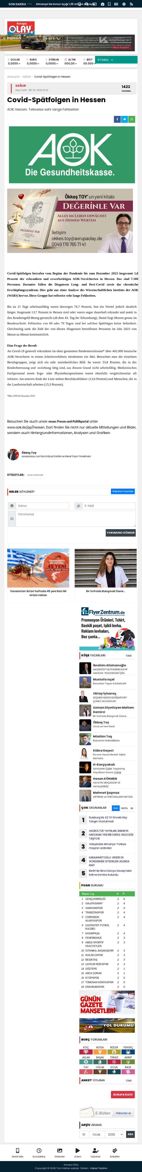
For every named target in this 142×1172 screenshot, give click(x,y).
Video (77, 1156)
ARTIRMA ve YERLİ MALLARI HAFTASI (113, 797)
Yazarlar (96, 1156)
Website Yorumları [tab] (122, 491)
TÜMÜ (129, 655)
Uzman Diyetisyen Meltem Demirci (113, 709)
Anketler (115, 1156)
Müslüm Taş (102, 736)
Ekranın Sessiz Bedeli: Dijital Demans (109, 756)
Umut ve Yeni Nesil (104, 726)
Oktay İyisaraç (104, 693)
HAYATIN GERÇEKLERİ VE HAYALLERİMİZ (106, 784)
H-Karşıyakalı (104, 764)
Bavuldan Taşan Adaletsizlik (109, 683)
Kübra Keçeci (103, 750)
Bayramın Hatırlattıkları (106, 740)
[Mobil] (79, 4)
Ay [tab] (132, 808)
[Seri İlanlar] (109, 4)
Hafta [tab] (124, 808)
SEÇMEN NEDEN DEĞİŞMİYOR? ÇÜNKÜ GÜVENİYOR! (110, 699)
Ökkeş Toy (101, 722)
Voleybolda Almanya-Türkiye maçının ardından (103, 846)
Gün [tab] (115, 808)
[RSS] (131, 4)
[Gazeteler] (116, 4)
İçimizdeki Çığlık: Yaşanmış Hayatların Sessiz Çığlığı (109, 770)
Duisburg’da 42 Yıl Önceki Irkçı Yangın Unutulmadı (104, 820)
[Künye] (124, 4)
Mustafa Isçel (103, 679)
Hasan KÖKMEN (105, 779)
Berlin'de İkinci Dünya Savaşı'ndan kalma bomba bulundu (106, 873)
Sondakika (39, 1156)
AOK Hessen (35, 475)
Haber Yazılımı (98, 1168)
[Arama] (86, 4)
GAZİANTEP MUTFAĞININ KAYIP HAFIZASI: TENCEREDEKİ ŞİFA (110, 671)
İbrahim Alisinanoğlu (109, 665)
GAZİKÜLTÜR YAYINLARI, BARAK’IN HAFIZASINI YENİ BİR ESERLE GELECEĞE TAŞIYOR (107, 834)
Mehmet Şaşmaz (106, 793)
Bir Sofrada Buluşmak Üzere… (110, 716)
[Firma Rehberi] (102, 4)
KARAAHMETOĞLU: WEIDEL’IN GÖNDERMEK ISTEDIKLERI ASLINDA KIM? (105, 861)
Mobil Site (17, 1156)
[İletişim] (94, 4)
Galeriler (60, 1156)
